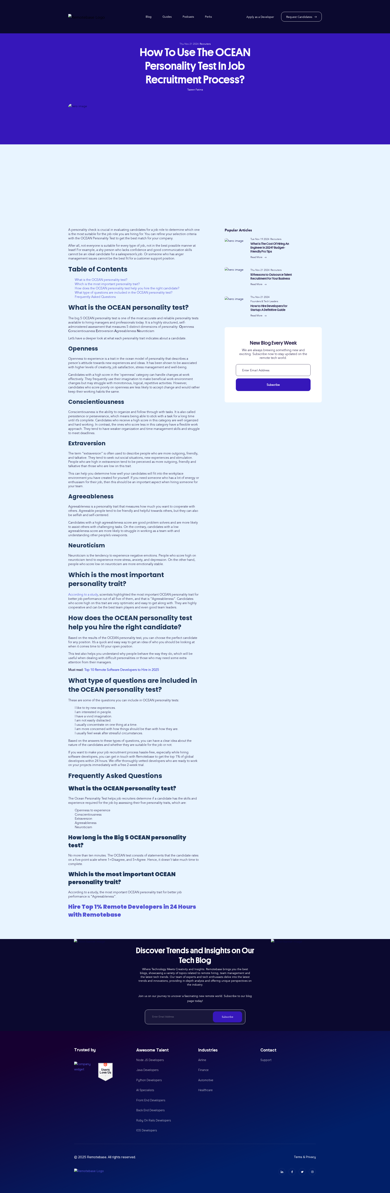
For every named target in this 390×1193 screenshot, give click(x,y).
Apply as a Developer (260, 17)
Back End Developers (150, 1110)
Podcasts (188, 17)
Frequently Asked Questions (95, 297)
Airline (202, 1060)
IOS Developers (146, 1130)
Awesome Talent (152, 1050)
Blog (149, 17)
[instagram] (312, 1171)
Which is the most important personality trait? (107, 284)
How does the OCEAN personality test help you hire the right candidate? (127, 288)
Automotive (205, 1080)
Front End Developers (150, 1100)
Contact (268, 1050)
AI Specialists (145, 1090)
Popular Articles (238, 230)
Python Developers (149, 1080)
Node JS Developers (150, 1060)
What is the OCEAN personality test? (101, 280)
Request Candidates (299, 17)
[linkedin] (281, 1171)
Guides (167, 17)
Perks (208, 17)
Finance (203, 1070)
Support (265, 1060)
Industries (208, 1050)
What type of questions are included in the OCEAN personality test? (123, 293)
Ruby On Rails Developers (153, 1120)
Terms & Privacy (305, 1157)
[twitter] (302, 1171)
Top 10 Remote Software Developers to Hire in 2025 (121, 670)
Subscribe (273, 385)
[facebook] (292, 1171)
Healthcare (205, 1090)
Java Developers (147, 1070)
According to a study (83, 595)
